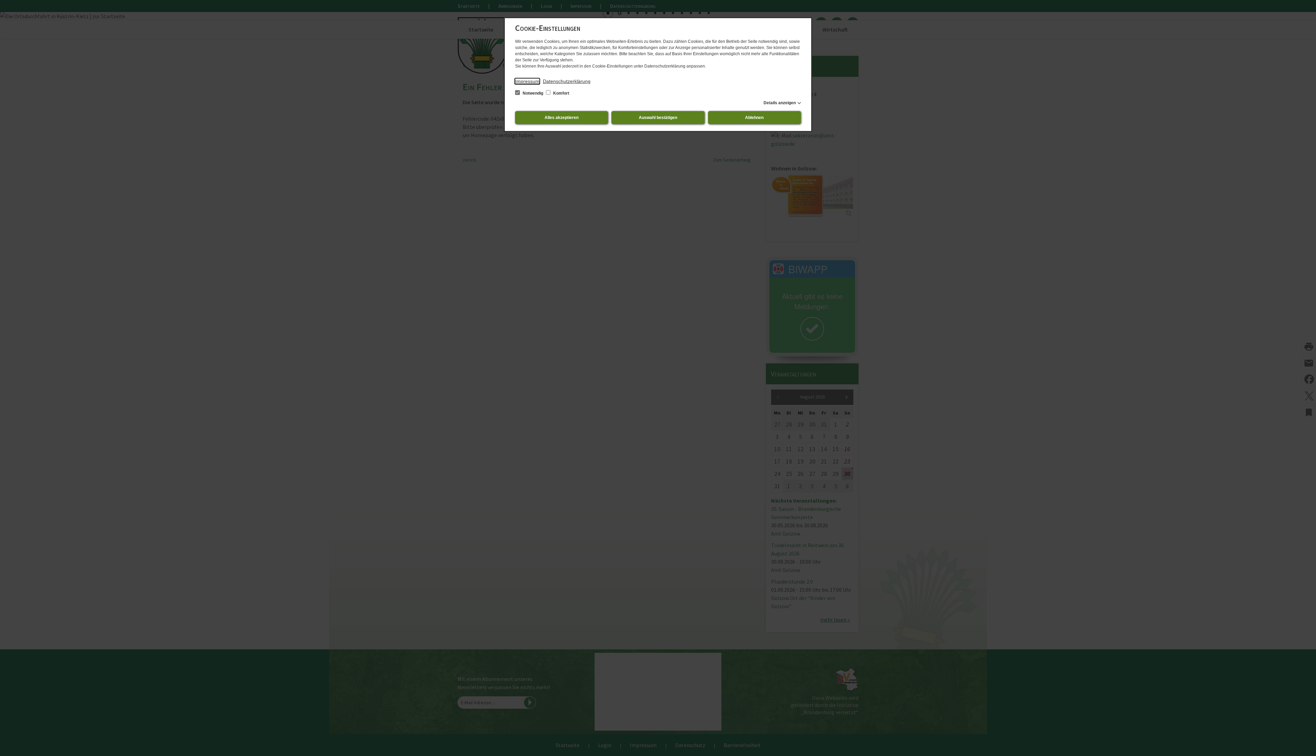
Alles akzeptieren (561, 117)
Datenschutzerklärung (566, 81)
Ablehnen (754, 117)
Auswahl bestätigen (658, 117)
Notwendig (533, 93)
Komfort (560, 93)
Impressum (527, 81)
